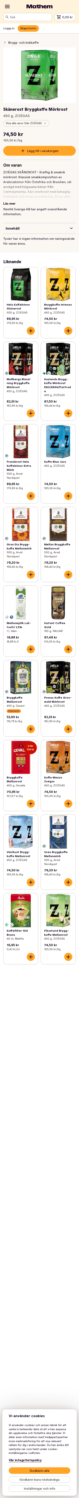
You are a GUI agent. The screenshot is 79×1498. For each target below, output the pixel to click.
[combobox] (30, 17)
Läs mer (9, 203)
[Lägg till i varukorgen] (31, 331)
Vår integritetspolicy (25, 1460)
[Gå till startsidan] (39, 6)
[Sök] (7, 17)
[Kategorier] (7, 6)
